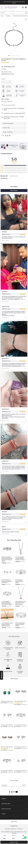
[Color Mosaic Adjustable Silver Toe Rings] (7, 737)
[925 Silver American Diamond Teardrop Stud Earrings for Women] (20, 760)
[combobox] (2, 182)
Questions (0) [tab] (14, 176)
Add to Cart (14, 842)
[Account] (25, 7)
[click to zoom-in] (25, 19)
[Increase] (9, 82)
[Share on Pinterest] (9, 135)
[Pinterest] (14, 792)
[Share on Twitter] (7, 135)
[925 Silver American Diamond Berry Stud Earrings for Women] (20, 737)
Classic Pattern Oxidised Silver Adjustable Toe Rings (20, 701)
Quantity (3, 78)
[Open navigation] (2, 7)
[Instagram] (12, 792)
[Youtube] (17, 792)
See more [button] (23, 299)
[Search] (25, 12)
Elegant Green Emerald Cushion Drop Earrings (7, 701)
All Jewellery (8, 15)
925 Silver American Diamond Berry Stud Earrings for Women (20, 746)
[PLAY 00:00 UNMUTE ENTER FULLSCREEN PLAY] (14, 36)
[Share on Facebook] (5, 135)
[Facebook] (9, 792)
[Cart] (23, 7)
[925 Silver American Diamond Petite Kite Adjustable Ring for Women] (20, 715)
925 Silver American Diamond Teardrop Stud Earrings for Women (20, 770)
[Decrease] (3, 82)
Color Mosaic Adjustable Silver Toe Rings (7, 746)
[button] (5, 62)
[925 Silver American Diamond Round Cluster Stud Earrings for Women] (7, 715)
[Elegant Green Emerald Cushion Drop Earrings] (7, 691)
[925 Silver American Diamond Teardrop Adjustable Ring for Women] (7, 760)
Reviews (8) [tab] (4, 176)
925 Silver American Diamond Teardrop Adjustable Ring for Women (7, 770)
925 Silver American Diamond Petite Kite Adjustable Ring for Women (20, 724)
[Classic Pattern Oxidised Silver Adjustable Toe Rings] (20, 691)
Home (2, 15)
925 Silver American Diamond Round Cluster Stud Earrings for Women (7, 724)
